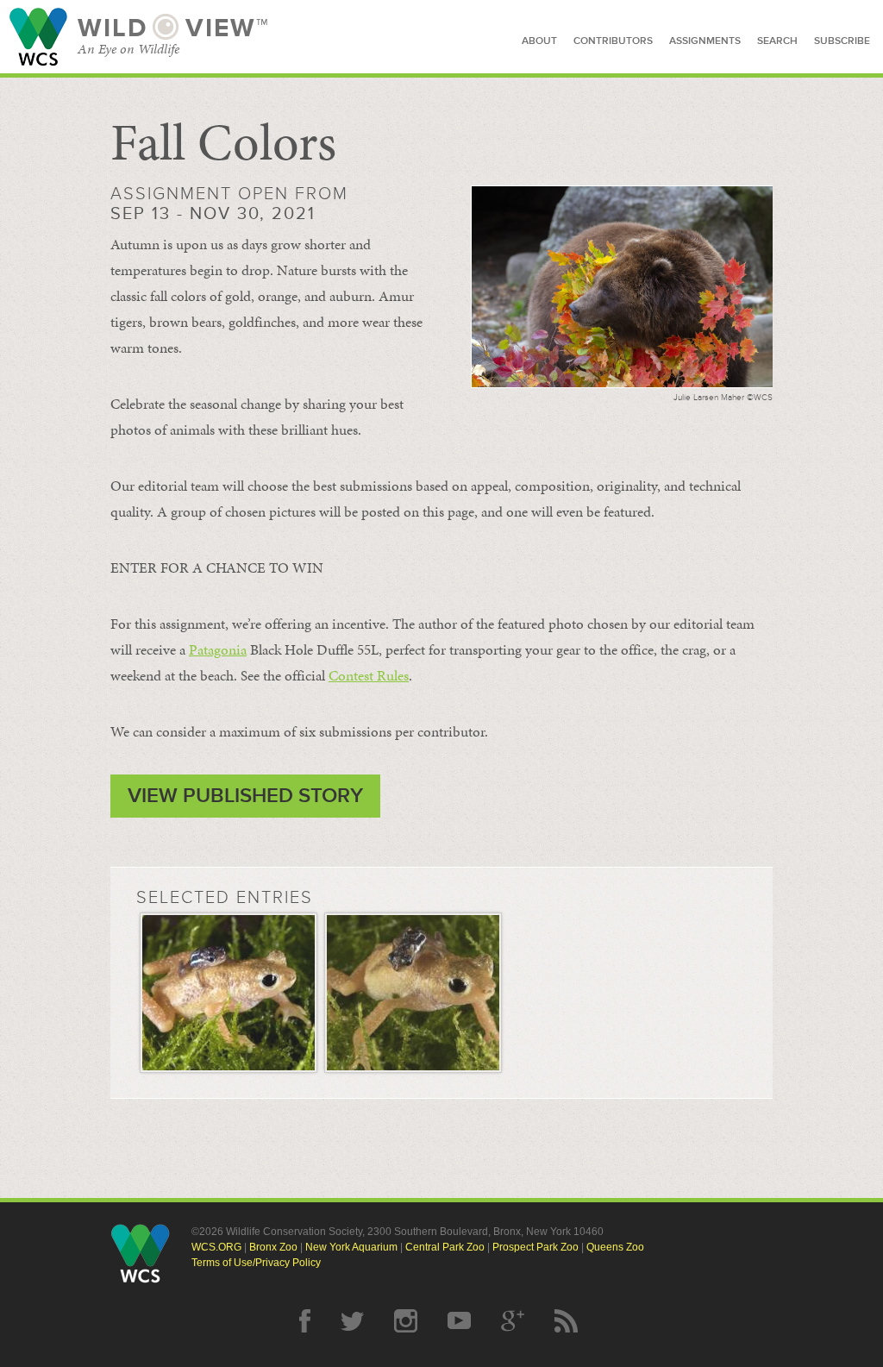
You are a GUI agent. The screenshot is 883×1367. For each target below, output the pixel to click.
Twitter (352, 1321)
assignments (705, 40)
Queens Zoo (615, 1247)
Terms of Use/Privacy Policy (256, 1263)
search (777, 40)
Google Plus (512, 1321)
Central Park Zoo (445, 1247)
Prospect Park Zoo (535, 1247)
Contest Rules (369, 675)
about (539, 40)
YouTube (459, 1321)
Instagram (405, 1321)
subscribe (842, 40)
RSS (566, 1321)
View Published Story (245, 795)
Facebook (304, 1321)
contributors (613, 40)
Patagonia (218, 649)
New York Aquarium (351, 1247)
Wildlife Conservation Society (38, 36)
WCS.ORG (216, 1247)
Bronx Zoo (273, 1247)
